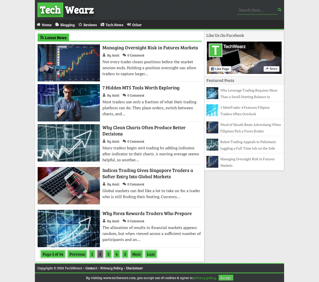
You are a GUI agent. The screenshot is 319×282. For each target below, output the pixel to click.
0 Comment (135, 55)
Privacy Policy (111, 268)
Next (136, 254)
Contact (91, 268)
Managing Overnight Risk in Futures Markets (150, 47)
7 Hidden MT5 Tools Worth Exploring (140, 87)
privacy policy (204, 277)
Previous (77, 254)
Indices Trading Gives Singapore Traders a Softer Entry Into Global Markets (147, 173)
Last (151, 254)
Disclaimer (134, 268)
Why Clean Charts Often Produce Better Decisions (144, 130)
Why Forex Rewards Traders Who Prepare (147, 213)
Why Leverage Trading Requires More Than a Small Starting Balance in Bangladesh (241, 97)
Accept (226, 277)
